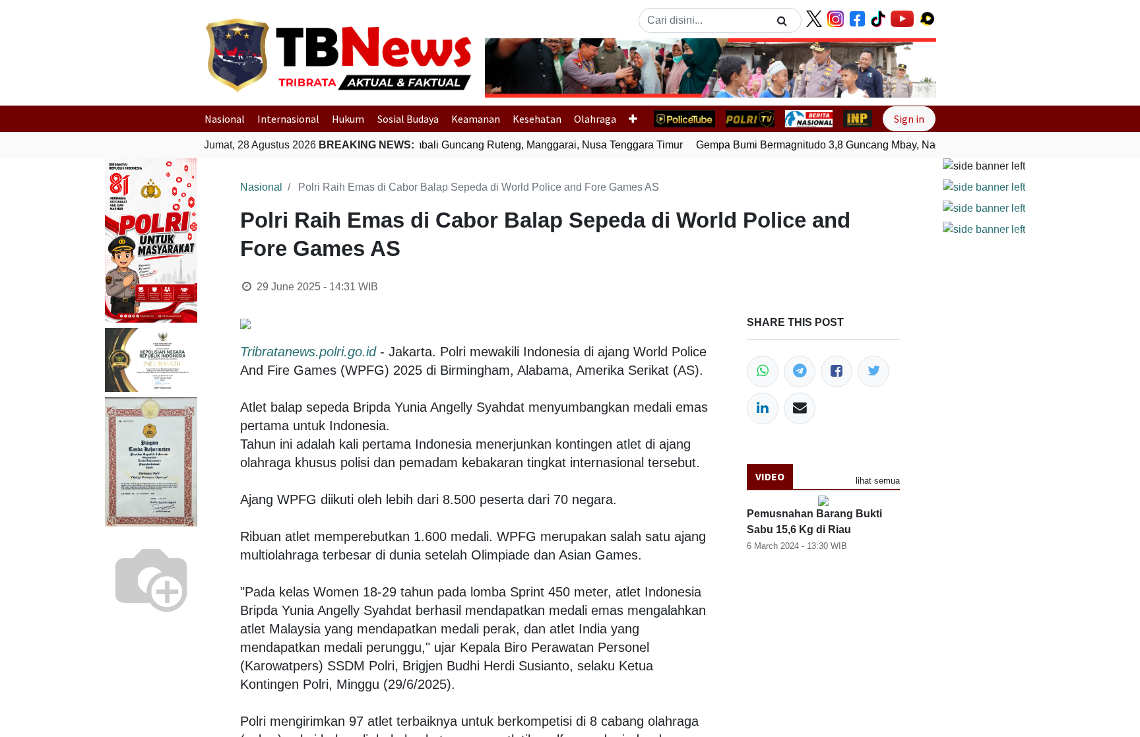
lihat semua (878, 481)
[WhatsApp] (762, 371)
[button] (519, 68)
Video (769, 476)
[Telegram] (799, 371)
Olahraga (595, 118)
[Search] (782, 20)
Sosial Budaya (408, 118)
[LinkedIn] (762, 408)
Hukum (348, 118)
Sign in (909, 118)
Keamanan (475, 118)
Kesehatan (537, 118)
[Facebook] (836, 371)
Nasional (225, 118)
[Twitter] (873, 371)
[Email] (799, 408)
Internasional (288, 118)
